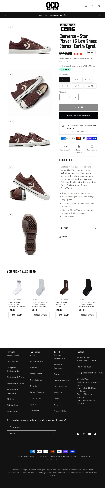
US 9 (89, 80)
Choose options (40, 315)
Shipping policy (84, 457)
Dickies (33, 367)
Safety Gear (12, 405)
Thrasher (34, 410)
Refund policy (42, 457)
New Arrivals (13, 355)
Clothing (11, 399)
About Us (58, 392)
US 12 (92, 86)
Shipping (77, 58)
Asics (32, 355)
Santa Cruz (35, 398)
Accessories (12, 411)
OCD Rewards (60, 386)
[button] (6, 6)
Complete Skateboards (13, 369)
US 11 (79, 86)
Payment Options (62, 380)
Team (56, 399)
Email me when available (78, 115)
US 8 (77, 80)
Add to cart (17, 315)
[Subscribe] (53, 433)
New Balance (36, 380)
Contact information (53, 459)
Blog (56, 405)
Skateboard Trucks (16, 377)
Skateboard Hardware (12, 391)
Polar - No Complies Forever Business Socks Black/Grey (87, 304)
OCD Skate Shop (27, 457)
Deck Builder (13, 361)
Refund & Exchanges (59, 366)
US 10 (66, 86)
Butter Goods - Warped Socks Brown (62, 304)
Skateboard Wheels (16, 383)
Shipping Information (59, 357)
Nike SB (33, 386)
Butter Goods (36, 361)
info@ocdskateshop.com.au (90, 373)
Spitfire (33, 404)
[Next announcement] (100, 15)
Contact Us (59, 374)
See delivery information (76, 131)
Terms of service (69, 457)
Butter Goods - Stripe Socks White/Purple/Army (16, 304)
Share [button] (64, 237)
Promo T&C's (60, 411)
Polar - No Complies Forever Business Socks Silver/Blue (40, 304)
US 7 (66, 80)
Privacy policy (55, 457)
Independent (36, 373)
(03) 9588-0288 (84, 367)
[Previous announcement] (5, 15)
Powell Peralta (37, 392)
